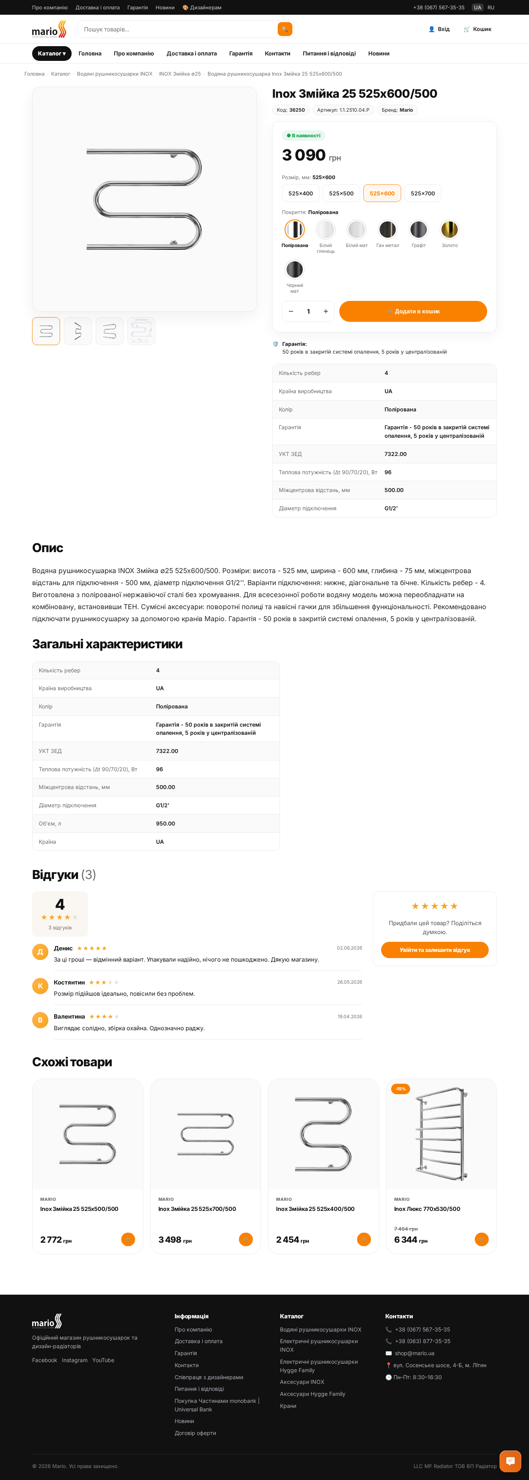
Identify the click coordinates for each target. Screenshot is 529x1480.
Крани (288, 1405)
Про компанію (50, 7)
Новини (165, 7)
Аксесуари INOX (302, 1381)
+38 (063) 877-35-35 (422, 1341)
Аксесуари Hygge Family (312, 1393)
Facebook (44, 1360)
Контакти (277, 53)
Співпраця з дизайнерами (209, 1377)
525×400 (301, 193)
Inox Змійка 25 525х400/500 (315, 1208)
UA (477, 7)
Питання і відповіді (329, 53)
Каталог (60, 74)
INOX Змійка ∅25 (180, 74)
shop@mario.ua (415, 1353)
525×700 (423, 193)
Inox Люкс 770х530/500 (427, 1208)
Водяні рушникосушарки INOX (115, 74)
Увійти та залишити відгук (435, 949)
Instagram (75, 1360)
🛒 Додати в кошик (413, 311)
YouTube (103, 1360)
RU (491, 7)
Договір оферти (195, 1433)
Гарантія (137, 7)
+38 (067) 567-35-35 (439, 7)
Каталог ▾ (52, 53)
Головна (90, 53)
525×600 (382, 193)
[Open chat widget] (510, 1461)
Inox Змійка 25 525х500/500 (79, 1208)
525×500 (341, 193)
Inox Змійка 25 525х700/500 (197, 1208)
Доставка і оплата (98, 7)
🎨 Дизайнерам (202, 7)
